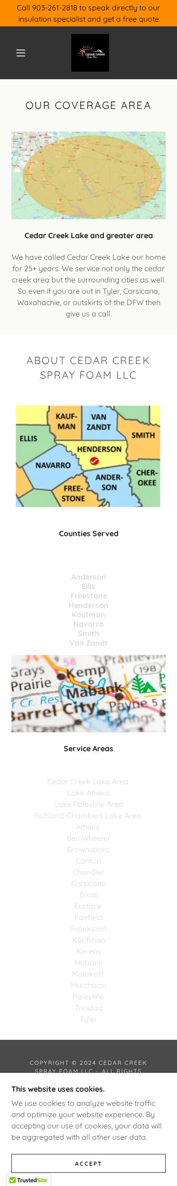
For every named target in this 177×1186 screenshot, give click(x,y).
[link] (90, 53)
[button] (20, 52)
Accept (88, 1163)
